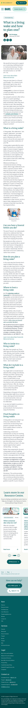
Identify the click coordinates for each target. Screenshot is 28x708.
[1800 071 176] (21, 2)
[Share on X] (7, 40)
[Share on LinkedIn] (4, 40)
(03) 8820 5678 (14, 684)
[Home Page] (8, 9)
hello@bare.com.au (5, 686)
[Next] (18, 555)
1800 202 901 (8, 680)
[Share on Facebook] (10, 40)
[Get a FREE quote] (14, 585)
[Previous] (9, 555)
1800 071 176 (13, 677)
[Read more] (11, 529)
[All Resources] (14, 562)
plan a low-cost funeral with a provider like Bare (12, 321)
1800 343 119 (12, 682)
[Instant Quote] (19, 9)
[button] (2, 9)
